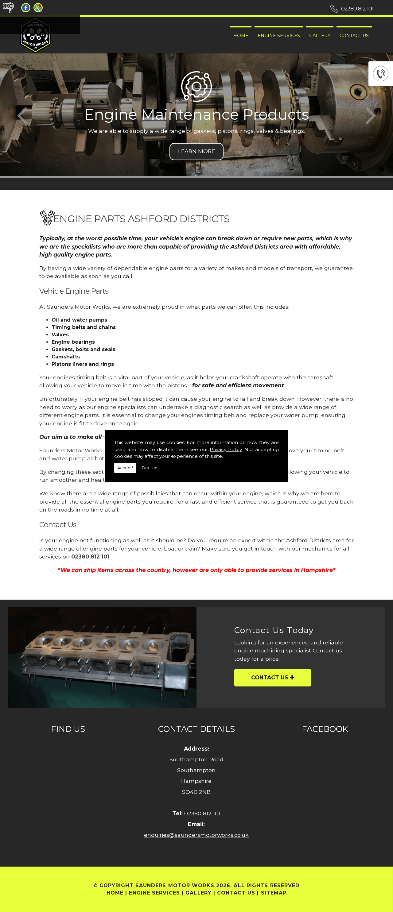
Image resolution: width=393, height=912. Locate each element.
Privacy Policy (226, 449)
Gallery (319, 35)
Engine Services (279, 35)
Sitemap (274, 893)
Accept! (125, 467)
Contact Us (354, 35)
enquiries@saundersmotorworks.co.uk (196, 835)
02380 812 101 (357, 8)
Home (240, 35)
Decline (150, 467)
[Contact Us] (102, 657)
